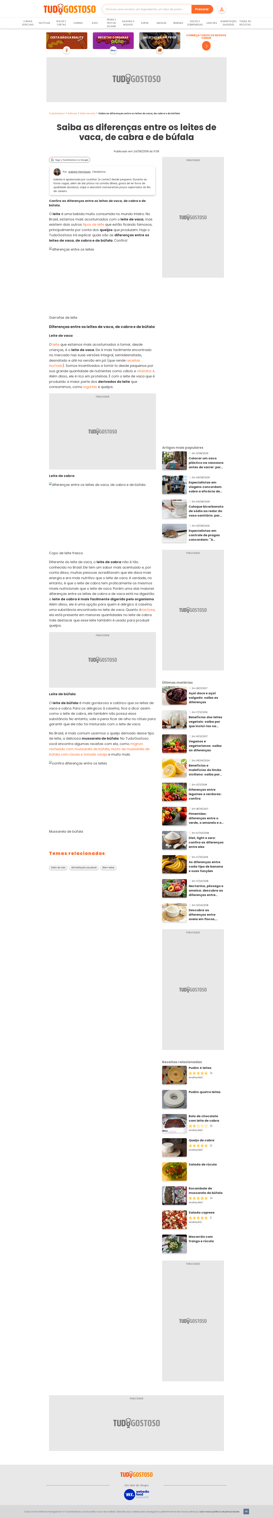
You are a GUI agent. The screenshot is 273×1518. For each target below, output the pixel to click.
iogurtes (90, 386)
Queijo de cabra (201, 1140)
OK (246, 1511)
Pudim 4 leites (200, 1068)
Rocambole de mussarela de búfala (205, 1190)
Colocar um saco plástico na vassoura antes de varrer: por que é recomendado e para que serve (206, 463)
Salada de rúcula (203, 1164)
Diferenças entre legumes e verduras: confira (205, 794)
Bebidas (178, 23)
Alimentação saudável (84, 867)
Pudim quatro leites (205, 1092)
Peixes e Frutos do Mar (111, 23)
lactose (148, 609)
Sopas (145, 23)
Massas (162, 23)
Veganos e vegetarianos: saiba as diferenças (205, 745)
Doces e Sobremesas (195, 23)
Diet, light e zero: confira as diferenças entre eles (206, 842)
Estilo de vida (87, 113)
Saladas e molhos (128, 23)
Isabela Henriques (79, 172)
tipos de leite (93, 224)
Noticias (72, 113)
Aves (95, 23)
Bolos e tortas (61, 23)
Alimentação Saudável (228, 23)
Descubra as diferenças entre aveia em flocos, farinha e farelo (202, 914)
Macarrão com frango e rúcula (201, 1239)
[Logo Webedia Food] (137, 1494)
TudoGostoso (57, 113)
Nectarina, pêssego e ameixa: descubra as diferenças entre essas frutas (206, 890)
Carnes (78, 23)
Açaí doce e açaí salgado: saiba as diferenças (203, 697)
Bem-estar (108, 867)
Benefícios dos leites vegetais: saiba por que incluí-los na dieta (205, 721)
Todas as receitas (245, 23)
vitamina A (146, 371)
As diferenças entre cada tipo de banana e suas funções (206, 866)
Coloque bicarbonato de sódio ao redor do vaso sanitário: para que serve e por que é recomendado (206, 511)
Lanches (212, 23)
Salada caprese (201, 1212)
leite (56, 344)
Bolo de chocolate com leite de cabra (204, 1118)
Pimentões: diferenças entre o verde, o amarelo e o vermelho (205, 818)
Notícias (44, 23)
